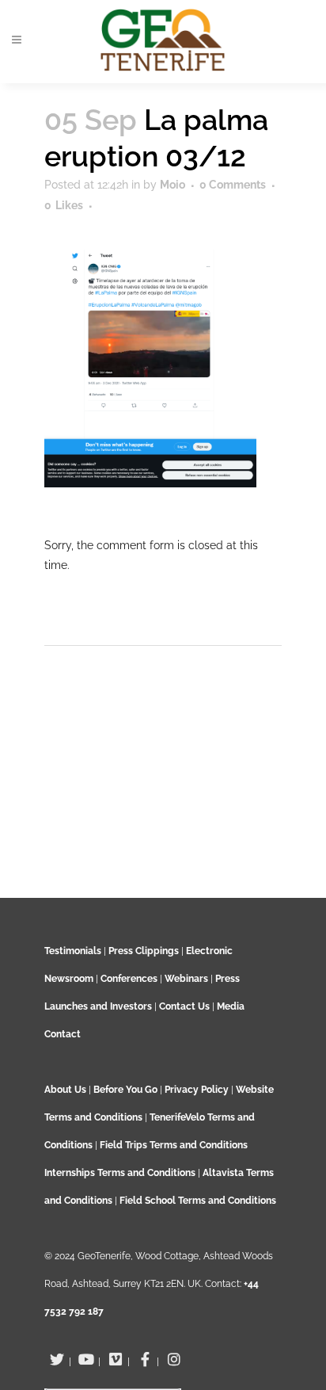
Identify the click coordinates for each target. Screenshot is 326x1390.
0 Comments (232, 184)
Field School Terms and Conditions (197, 1200)
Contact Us (184, 1006)
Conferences (128, 978)
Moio (172, 184)
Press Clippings (143, 951)
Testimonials (72, 951)
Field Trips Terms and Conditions (174, 1145)
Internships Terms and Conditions (121, 1172)
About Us (65, 1089)
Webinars (186, 978)
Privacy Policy (197, 1089)
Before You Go (124, 1089)
